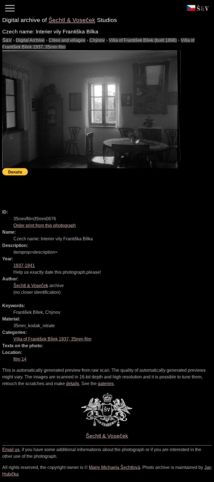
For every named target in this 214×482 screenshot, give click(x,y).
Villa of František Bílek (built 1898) (143, 40)
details (72, 383)
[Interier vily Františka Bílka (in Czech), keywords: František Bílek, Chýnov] (91, 109)
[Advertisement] (103, 189)
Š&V (7, 40)
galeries (106, 383)
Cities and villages (67, 40)
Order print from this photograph (44, 225)
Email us (11, 449)
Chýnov (97, 40)
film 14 (19, 359)
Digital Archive (30, 40)
